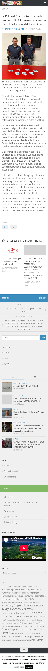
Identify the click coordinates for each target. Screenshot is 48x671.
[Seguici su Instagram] (44, 298)
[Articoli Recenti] (13, 376)
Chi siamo (8, 497)
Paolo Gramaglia (26, 636)
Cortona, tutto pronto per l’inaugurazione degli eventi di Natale (11, 261)
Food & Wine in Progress (30, 616)
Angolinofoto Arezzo (17, 609)
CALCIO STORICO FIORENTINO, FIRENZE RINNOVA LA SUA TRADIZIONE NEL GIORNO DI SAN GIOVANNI (28, 444)
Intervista (28, 630)
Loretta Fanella (14, 633)
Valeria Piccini (26, 640)
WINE (6, 358)
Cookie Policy (10, 516)
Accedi (6, 465)
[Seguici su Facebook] (40, 298)
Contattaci (9, 511)
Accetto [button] (29, 667)
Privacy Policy (10, 522)
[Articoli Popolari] (35, 376)
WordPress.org (10, 477)
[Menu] (45, 3)
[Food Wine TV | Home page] (15, 3)
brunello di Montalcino (20, 613)
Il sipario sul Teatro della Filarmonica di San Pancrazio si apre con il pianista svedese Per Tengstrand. (28, 428)
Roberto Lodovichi (7, 640)
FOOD (6, 353)
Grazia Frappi (9, 629)
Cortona (13, 616)
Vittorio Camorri (37, 640)
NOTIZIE (5, 9)
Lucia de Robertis (25, 633)
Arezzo (34, 610)
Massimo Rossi (36, 633)
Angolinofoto (41, 606)
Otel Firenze (15, 637)
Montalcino (7, 636)
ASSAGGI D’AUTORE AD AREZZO (25, 386)
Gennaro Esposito (31, 620)
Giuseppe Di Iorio (11, 623)
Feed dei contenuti (11, 471)
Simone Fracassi (17, 640)
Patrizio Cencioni (38, 637)
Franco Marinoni (21, 620)
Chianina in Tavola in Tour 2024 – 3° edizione (20, 504)
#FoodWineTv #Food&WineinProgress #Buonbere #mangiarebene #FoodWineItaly (20, 602)
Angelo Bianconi (14, 29)
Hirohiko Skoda (21, 630)
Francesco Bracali (12, 620)
